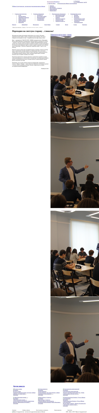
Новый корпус (53, 10)
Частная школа (50, 1)
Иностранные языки (60, 15)
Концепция (21, 22)
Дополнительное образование (59, 14)
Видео (66, 24)
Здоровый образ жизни (75, 14)
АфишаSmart (24, 24)
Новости (14, 24)
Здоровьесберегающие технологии (79, 20)
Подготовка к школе (41, 16)
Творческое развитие (60, 18)
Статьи (75, 24)
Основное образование (38, 14)
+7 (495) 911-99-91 (51, 3)
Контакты (84, 24)
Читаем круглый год (60, 21)
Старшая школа (40, 20)
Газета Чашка (47, 24)
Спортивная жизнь (78, 22)
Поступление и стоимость (56, 8)
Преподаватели (53, 9)
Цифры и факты (22, 20)
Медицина (76, 16)
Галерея (58, 24)
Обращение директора (24, 17)
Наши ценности (22, 18)
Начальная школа (41, 17)
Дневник (52, 5)
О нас (20, 15)
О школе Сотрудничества (20, 14)
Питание (76, 15)
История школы (22, 16)
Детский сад (56, 1)
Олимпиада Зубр (59, 20)
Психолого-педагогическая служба (79, 18)
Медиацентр (52, 7)
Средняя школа (40, 18)
